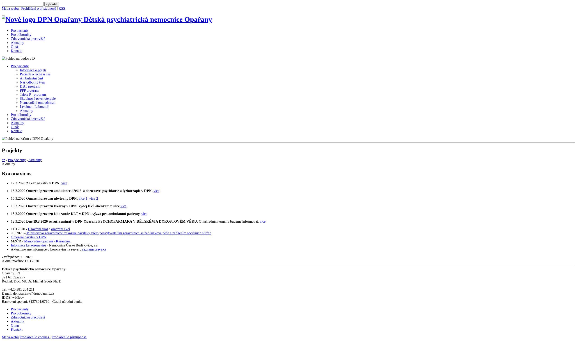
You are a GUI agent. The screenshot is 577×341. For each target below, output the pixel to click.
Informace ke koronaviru (28, 245)
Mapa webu (10, 8)
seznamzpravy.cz (94, 249)
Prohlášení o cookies (35, 337)
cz (3, 160)
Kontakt (16, 51)
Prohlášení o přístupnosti (38, 8)
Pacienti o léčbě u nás (35, 74)
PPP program (29, 90)
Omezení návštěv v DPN (28, 237)
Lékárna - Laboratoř (34, 106)
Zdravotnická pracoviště (28, 39)
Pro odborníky (21, 34)
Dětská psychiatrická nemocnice (147, 19)
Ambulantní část (31, 78)
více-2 (93, 198)
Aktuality (17, 43)
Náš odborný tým (32, 82)
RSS (62, 8)
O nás (15, 47)
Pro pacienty (20, 30)
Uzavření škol (38, 229)
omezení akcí (60, 229)
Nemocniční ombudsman (37, 102)
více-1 (82, 198)
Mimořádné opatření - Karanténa (47, 241)
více (64, 183)
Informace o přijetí (33, 70)
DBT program (30, 86)
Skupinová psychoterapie (38, 98)
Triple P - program (33, 94)
